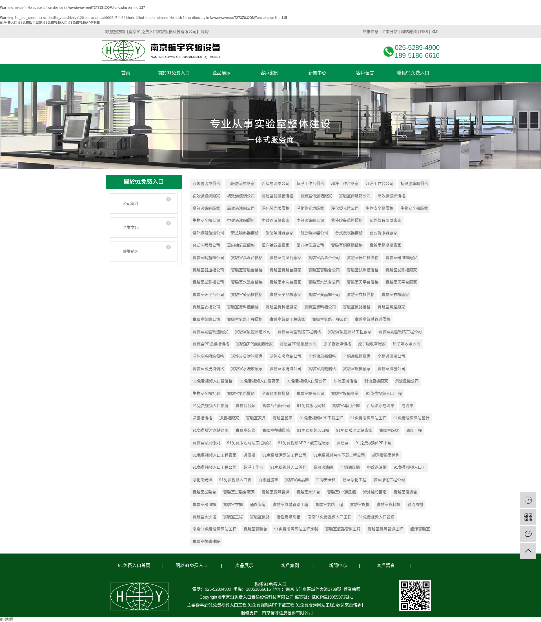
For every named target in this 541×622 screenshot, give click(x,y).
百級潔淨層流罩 (380, 405)
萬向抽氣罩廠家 (275, 245)
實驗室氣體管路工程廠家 (349, 331)
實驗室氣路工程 (329, 504)
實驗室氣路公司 (206, 319)
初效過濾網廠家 (206, 196)
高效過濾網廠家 (206, 208)
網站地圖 (409, 31)
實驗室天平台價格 (362, 282)
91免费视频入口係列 (288, 467)
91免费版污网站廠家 (354, 430)
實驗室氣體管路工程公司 (400, 331)
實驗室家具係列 (206, 443)
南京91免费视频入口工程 (329, 517)
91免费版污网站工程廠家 (249, 443)
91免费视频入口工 (410, 467)
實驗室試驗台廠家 (239, 492)
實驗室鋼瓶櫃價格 (347, 245)
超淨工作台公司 (379, 183)
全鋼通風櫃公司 (391, 356)
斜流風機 (415, 504)
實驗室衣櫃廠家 (395, 294)
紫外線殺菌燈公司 (208, 233)
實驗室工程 (233, 517)
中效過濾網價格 (241, 220)
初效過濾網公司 (241, 196)
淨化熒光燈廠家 (310, 208)
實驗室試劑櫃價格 (362, 270)
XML (435, 31)
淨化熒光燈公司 (345, 208)
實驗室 (343, 443)
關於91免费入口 (192, 565)
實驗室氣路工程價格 (245, 319)
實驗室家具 (256, 418)
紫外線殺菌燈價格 (347, 220)
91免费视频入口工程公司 (214, 467)
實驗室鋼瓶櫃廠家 (385, 245)
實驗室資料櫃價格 (243, 307)
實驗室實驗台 (255, 529)
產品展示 (244, 565)
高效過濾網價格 (391, 196)
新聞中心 (338, 565)
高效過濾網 (323, 467)
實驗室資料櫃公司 (320, 307)
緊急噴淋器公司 (314, 233)
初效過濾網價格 (414, 183)
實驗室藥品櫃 (297, 479)
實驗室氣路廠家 (391, 307)
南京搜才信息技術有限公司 (287, 612)
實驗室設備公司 (310, 393)
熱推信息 (370, 31)
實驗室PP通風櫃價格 (210, 344)
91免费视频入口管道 (376, 517)
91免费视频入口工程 (384, 393)
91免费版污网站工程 (368, 418)
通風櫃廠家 (229, 418)
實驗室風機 (360, 504)
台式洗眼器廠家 (383, 233)
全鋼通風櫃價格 (322, 356)
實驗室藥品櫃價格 (247, 294)
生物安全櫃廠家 (414, 208)
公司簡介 (131, 203)
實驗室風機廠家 (357, 368)
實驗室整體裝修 (276, 430)
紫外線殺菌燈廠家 (385, 220)
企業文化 (131, 227)
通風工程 (414, 430)
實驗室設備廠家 (345, 393)
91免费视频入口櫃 (313, 430)
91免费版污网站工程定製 (296, 529)
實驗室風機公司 (391, 368)
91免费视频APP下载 (373, 443)
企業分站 (390, 31)
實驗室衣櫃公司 (206, 307)
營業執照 (131, 251)
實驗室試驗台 (204, 492)
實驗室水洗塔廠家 (247, 368)
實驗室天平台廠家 (401, 282)
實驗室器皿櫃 (204, 504)
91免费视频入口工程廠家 (214, 455)
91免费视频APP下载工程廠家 (304, 443)
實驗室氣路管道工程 (343, 529)
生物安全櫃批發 (206, 393)
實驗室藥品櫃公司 (324, 294)
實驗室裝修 (245, 430)
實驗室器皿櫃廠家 (401, 257)
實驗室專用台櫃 (346, 405)
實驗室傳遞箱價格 (277, 196)
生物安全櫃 (326, 479)
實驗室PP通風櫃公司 (298, 344)
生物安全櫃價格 (379, 208)
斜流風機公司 (407, 381)
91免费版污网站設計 (411, 418)
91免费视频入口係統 (210, 405)
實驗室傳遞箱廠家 (316, 196)
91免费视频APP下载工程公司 (339, 455)
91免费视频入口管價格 (212, 381)
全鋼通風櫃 (350, 467)
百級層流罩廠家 (241, 183)
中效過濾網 (377, 467)
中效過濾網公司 (310, 220)
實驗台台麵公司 (276, 405)
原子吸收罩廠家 (372, 344)
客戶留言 (386, 565)
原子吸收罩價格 (337, 344)
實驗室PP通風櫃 (341, 492)
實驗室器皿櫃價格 (362, 257)
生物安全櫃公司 (206, 220)
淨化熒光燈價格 (275, 208)
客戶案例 (290, 565)
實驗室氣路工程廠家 (287, 319)
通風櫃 (249, 455)
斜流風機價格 (345, 381)
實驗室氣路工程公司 (330, 319)
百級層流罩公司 (275, 183)
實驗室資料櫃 (388, 504)
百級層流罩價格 (206, 183)
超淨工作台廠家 (345, 183)
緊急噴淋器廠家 (279, 233)
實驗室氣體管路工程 (290, 504)
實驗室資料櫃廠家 (281, 307)
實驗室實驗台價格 (247, 270)
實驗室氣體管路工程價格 (299, 331)
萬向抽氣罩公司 (310, 245)
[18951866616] (528, 500)
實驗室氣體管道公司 (252, 331)
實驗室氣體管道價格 (372, 319)
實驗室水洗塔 (204, 517)
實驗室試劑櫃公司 (208, 282)
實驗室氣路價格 (357, 307)
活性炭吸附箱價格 (208, 356)
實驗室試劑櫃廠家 (401, 270)
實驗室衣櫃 (233, 504)
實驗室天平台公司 (208, 294)
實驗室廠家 (389, 430)
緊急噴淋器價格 (245, 233)
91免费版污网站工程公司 (284, 455)
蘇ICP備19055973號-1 (332, 597)
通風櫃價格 (202, 418)
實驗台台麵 (245, 405)
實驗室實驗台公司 (324, 270)
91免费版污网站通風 (210, 430)
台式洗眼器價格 (349, 233)
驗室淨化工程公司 (389, 479)
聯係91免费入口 (270, 584)
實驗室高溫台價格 (247, 257)
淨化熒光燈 (202, 479)
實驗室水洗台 (308, 492)
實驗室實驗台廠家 (285, 270)
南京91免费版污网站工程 (214, 529)
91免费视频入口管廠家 (260, 381)
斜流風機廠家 (376, 381)
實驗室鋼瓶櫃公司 (208, 257)
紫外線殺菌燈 (375, 492)
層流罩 (407, 405)
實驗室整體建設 (206, 541)
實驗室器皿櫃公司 (208, 270)
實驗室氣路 (260, 517)
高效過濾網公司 (241, 208)
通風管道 (258, 504)
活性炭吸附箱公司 (285, 356)
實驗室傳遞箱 (405, 492)
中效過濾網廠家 (275, 220)
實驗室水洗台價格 (247, 282)
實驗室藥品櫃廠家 (285, 294)
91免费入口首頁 (134, 565)
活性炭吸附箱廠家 (247, 356)
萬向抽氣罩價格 (241, 245)
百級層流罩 (268, 479)
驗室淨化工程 (354, 479)
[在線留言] (528, 534)
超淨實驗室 (420, 529)
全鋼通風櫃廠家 (357, 356)
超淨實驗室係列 (386, 455)
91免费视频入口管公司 (307, 381)
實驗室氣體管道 (275, 492)
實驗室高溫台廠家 (285, 257)
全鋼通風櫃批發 (275, 393)
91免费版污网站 (311, 405)
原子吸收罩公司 (406, 344)
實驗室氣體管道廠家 (210, 331)
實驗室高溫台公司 (324, 257)
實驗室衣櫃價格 (360, 294)
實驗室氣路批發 (241, 393)
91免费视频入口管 (235, 479)
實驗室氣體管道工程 (385, 529)
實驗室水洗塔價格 (208, 368)
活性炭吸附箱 (288, 517)
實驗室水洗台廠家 (285, 282)
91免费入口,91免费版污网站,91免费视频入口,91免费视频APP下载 (50, 23)
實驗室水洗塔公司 (285, 368)
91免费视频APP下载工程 (321, 418)
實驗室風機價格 (322, 368)
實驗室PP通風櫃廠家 (254, 344)
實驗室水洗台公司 (324, 282)
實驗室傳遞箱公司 (355, 196)
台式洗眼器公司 (206, 245)
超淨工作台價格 (310, 183)
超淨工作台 (253, 467)
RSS (424, 31)
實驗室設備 (282, 418)
